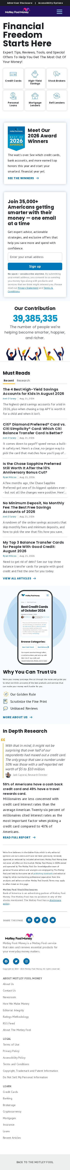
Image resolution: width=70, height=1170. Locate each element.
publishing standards (43, 873)
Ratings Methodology (16, 1016)
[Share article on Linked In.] (45, 922)
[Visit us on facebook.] (8, 963)
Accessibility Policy (14, 1057)
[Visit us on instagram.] (28, 963)
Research (23, 380)
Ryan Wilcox (9, 477)
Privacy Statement (28, 287)
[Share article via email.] (53, 922)
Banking (7, 1098)
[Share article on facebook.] (29, 922)
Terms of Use (11, 1044)
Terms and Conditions (16, 1064)
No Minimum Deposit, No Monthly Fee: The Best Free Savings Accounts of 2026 (33, 507)
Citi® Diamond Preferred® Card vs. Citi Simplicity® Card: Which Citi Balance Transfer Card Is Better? (34, 428)
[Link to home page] (16, 12)
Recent (9, 380)
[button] (59, 12)
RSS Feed (9, 1023)
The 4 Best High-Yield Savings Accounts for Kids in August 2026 (33, 391)
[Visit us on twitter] (18, 963)
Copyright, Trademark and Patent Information (30, 1071)
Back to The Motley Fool (35, 1162)
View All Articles (17, 578)
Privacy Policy (11, 1051)
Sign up (35, 266)
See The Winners (21, 178)
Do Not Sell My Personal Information (25, 1077)
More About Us (15, 717)
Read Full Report (17, 837)
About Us (8, 984)
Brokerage (9, 1105)
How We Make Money (16, 1003)
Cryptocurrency (12, 1111)
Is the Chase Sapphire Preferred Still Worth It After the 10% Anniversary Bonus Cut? (32, 468)
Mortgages (9, 1118)
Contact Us (9, 990)
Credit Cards (10, 1092)
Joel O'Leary (9, 398)
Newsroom (9, 997)
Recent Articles (12, 1137)
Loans (6, 1131)
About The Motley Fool (17, 1030)
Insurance (9, 1124)
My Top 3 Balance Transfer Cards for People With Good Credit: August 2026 (33, 546)
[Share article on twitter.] (37, 922)
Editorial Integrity (13, 1010)
